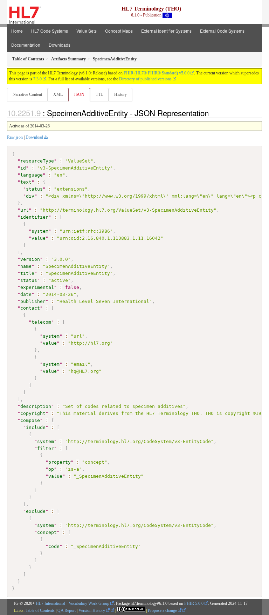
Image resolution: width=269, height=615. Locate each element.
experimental (37, 287)
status (34, 189)
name (26, 266)
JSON (79, 94)
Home (17, 31)
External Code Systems (222, 31)
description (35, 406)
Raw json (15, 137)
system (40, 231)
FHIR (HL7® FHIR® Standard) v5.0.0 (156, 73)
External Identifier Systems (166, 31)
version (30, 259)
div (30, 196)
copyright (33, 413)
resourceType (37, 161)
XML (58, 94)
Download (34, 137)
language (31, 175)
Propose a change (163, 610)
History (120, 94)
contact (30, 308)
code (54, 546)
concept (47, 532)
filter (45, 448)
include (36, 427)
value (39, 238)
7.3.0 (37, 79)
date (26, 294)
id (23, 168)
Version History (92, 610)
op (51, 469)
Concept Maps (119, 31)
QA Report (66, 610)
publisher (33, 301)
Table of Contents (40, 610)
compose (30, 420)
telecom (41, 322)
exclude (36, 511)
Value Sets (86, 31)
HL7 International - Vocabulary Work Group (72, 603)
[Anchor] (212, 113)
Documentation (25, 45)
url (24, 210)
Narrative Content (27, 94)
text (26, 182)
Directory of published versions (145, 79)
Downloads (59, 45)
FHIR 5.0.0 (194, 603)
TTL (99, 94)
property (59, 462)
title (27, 273)
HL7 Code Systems (49, 31)
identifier (34, 217)
